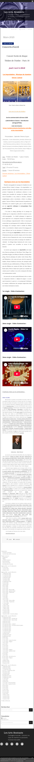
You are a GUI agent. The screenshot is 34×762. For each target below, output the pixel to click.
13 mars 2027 (5, 568)
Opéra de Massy (6, 420)
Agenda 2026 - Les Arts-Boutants (8, 572)
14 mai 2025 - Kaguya (7, 649)
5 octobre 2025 (5, 633)
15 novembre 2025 (6, 630)
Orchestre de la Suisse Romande (16, 423)
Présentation (4, 551)
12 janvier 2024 (5, 698)
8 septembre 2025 (6, 636)
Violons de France (27, 421)
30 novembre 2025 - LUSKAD (9, 624)
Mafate (26, 491)
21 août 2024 (5, 678)
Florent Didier (17, 514)
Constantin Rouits (22, 512)
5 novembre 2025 (6, 632)
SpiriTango (6, 428)
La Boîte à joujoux (6, 560)
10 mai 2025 (5, 652)
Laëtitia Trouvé (14, 508)
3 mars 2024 (5, 693)
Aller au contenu (5, 1)
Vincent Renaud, (25, 509)
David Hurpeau (24, 511)
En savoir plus (20, 760)
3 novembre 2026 (6, 577)
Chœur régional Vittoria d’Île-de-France (11, 425)
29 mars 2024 (5, 690)
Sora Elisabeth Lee (6, 508)
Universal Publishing (21, 521)
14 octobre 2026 (6, 580)
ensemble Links (9, 426)
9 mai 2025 (5, 653)
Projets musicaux (5, 556)
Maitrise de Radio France (17, 421)
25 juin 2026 (5, 588)
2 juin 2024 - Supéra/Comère (9, 684)
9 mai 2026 (5, 595)
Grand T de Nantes (10, 459)
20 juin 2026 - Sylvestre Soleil (8, 591)
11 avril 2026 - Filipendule (8, 601)
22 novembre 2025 (6, 629)
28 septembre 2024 (6, 675)
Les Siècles (22, 432)
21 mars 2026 (5, 603)
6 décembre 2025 (6, 622)
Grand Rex (27, 458)
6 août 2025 (5, 637)
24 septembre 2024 (6, 677)
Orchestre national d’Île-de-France (24, 418)
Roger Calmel (19, 412)
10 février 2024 (5, 694)
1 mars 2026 (5, 604)
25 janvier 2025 (5, 663)
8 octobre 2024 (5, 674)
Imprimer (17, 539)
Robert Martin (16, 519)
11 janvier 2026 (5, 611)
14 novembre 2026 (6, 576)
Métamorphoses (5, 498)
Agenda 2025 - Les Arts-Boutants (8, 616)
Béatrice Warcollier (22, 508)
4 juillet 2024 (5, 681)
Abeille (17, 493)
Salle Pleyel (21, 456)
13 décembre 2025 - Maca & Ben (9, 620)
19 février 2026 (5, 607)
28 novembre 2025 (6, 626)
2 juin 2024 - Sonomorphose (8, 682)
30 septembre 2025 (6, 634)
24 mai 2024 (5, 686)
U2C (4, 477)
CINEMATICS (8, 496)
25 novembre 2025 (6, 628)
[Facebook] (1, 744)
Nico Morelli (19, 409)
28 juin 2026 (5, 585)
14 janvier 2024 (5, 696)
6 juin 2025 (5, 644)
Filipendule (11, 428)
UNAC (29, 476)
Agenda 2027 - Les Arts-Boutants (8, 566)
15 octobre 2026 (6, 578)
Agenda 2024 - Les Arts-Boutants (8, 665)
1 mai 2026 (5, 597)
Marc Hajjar (15, 512)
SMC (5, 479)
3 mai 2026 (5, 596)
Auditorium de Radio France (11, 458)
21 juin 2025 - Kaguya (7, 641)
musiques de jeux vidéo (9, 472)
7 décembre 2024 (6, 666)
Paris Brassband (27, 423)
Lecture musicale (6, 562)
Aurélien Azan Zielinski (11, 509)
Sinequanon (20, 426)
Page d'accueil (22, 29)
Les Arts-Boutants (14, 12)
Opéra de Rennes (19, 459)
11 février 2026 (5, 608)
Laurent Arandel (9, 516)
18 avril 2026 (5, 599)
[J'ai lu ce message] (32, 758)
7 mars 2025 (5, 659)
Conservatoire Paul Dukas (25, 479)
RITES (15, 431)
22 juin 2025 (5, 638)
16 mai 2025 (5, 648)
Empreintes (4, 493)
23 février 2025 (5, 660)
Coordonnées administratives (9, 554)
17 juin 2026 (5, 593)
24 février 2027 (5, 570)
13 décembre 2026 (6, 573)
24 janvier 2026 (5, 610)
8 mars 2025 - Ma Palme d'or (9, 656)
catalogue (29, 521)
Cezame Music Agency (10, 521)
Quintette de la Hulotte (7, 564)
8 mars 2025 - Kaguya (7, 657)
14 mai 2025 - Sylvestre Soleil (8, 651)
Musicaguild (12, 493)
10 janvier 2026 (5, 612)
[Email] (22, 744)
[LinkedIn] (6, 744)
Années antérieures (5, 700)
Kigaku (4, 558)
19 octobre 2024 (6, 673)
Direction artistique (6, 552)
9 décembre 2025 (6, 621)
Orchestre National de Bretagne (17, 420)
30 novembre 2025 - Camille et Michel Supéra (12, 625)
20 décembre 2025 (6, 617)
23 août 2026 (5, 583)
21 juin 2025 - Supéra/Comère (9, 640)
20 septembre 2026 (6, 581)
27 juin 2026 (5, 587)
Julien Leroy (18, 509)
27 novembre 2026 (6, 574)
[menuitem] (14, 29)
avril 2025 (30, 29)
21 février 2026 (5, 605)
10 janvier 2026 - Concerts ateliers (10, 614)
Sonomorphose (5, 561)
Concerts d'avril (10, 47)
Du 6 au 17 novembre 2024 (8, 670)
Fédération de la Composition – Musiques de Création (19, 477)
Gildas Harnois (9, 512)
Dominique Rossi (10, 406)
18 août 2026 (5, 584)
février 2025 (14, 29)
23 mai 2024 (5, 688)
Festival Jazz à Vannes (8, 490)
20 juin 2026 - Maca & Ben (8, 589)
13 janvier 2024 (5, 697)
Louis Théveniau (16, 516)
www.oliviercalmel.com (10, 533)
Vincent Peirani (25, 505)
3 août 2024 (5, 680)
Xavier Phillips (19, 505)
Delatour (10, 519)
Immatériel (28, 496)
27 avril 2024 (5, 689)
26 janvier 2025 (5, 661)
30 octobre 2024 (6, 671)
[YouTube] (11, 744)
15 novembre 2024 (6, 669)
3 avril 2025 (5, 655)
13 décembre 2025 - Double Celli (9, 618)
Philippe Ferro (11, 511)
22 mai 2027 (5, 567)
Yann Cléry (9, 506)
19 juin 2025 (5, 642)
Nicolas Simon (17, 511)
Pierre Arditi (7, 505)
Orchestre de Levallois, (18, 428)
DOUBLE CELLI (16, 496)
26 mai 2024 (5, 685)
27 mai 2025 (5, 645)
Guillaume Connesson (8, 407)
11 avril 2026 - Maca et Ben (8, 600)
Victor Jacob (25, 514)
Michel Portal (13, 505)
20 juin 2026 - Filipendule (8, 592)
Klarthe (16, 498)
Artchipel (23, 518)
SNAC (24, 476)
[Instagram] (17, 744)
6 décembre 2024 (6, 667)
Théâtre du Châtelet (14, 456)
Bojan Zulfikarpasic (12, 409)
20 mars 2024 (5, 692)
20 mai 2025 (5, 647)
